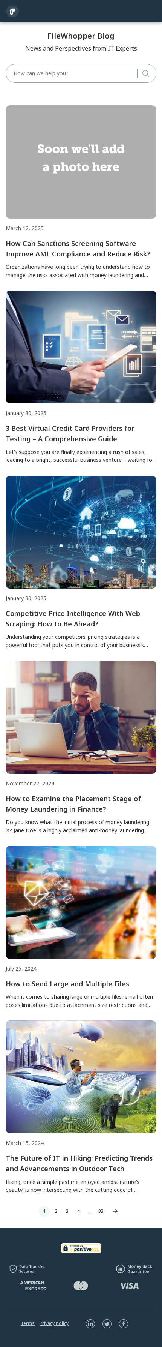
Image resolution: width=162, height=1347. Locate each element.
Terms (28, 1323)
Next (115, 1211)
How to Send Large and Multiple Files (67, 983)
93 (101, 1211)
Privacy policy (54, 1323)
